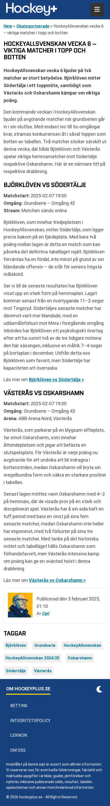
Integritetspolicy (30, 720)
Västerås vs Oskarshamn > (57, 580)
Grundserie (45, 645)
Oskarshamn (80, 658)
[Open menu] (97, 9)
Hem (8, 26)
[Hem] (31, 10)
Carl (45, 613)
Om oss (18, 750)
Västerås (43, 670)
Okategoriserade (32, 26)
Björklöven (16, 645)
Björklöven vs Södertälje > (56, 379)
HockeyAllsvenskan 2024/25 (32, 658)
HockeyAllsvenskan (82, 645)
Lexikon (18, 735)
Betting (18, 705)
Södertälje (16, 670)
